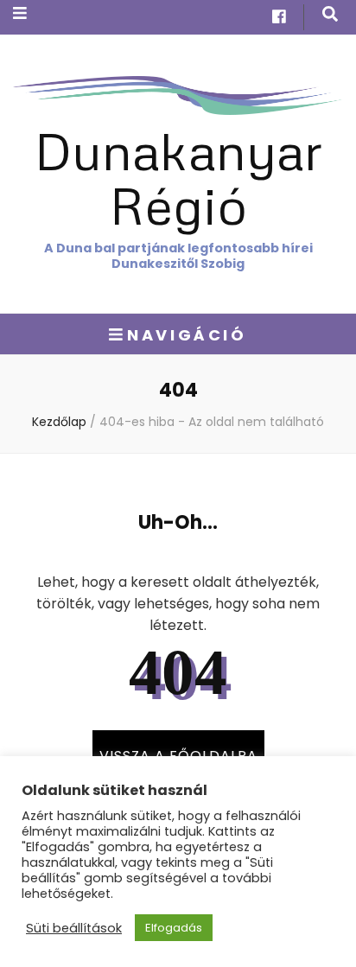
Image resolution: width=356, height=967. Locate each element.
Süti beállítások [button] (74, 928)
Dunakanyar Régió (178, 177)
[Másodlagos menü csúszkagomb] (20, 13)
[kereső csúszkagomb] (330, 14)
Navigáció (186, 335)
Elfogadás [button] (173, 927)
